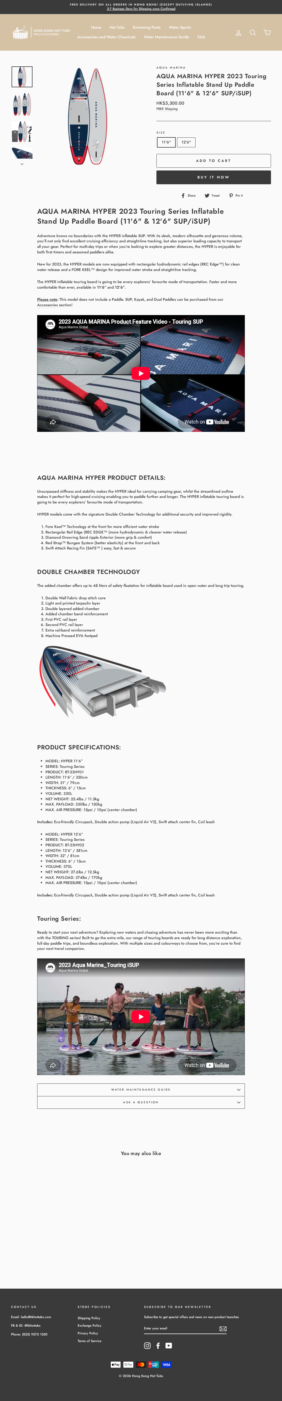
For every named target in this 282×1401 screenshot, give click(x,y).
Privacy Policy (88, 1333)
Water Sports (180, 27)
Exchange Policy (89, 1325)
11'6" (166, 142)
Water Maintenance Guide (166, 37)
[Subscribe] (223, 1329)
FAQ (201, 37)
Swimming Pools (147, 27)
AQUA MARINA (171, 68)
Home (96, 27)
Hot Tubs (117, 27)
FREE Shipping (167, 109)
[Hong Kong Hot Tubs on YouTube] (169, 1345)
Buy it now (213, 177)
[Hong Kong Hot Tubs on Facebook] (158, 1345)
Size (161, 133)
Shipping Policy (89, 1318)
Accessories (47, 305)
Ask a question (141, 1102)
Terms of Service (89, 1340)
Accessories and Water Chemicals (106, 37)
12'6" (186, 142)
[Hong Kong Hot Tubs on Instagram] (147, 1345)
